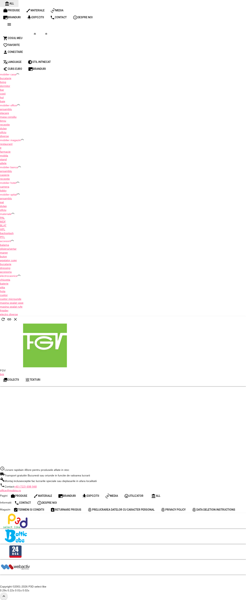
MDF (3, 221)
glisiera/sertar (8, 248)
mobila (4, 155)
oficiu (3, 132)
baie (2, 101)
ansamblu (6, 109)
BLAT (3, 225)
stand (3, 159)
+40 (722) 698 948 (25, 486)
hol (2, 97)
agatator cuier (8, 260)
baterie (4, 283)
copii (3, 93)
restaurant (6, 144)
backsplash (7, 233)
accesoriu (6, 271)
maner (4, 252)
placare (4, 113)
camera (4, 186)
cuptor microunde (10, 298)
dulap (3, 128)
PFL (2, 237)
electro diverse (9, 314)
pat (2, 202)
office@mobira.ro (10, 490)
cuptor (4, 295)
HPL (2, 229)
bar (2, 89)
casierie (4, 174)
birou (3, 120)
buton (3, 256)
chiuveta (5, 279)
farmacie (5, 151)
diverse (4, 136)
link (2, 374)
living (3, 82)
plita (2, 287)
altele (3, 163)
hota (2, 291)
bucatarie (5, 78)
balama (4, 244)
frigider (4, 310)
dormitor (5, 85)
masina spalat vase (11, 302)
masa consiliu (8, 116)
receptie (5, 124)
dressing (5, 268)
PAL (2, 217)
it (0, 147)
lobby (3, 190)
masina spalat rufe (11, 306)
